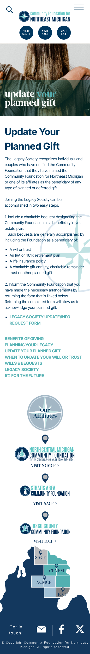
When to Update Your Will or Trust (43, 357)
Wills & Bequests (23, 363)
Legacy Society (22, 369)
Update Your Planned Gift (33, 351)
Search (9, 9)
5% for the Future (24, 375)
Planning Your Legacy (29, 344)
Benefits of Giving (24, 338)
